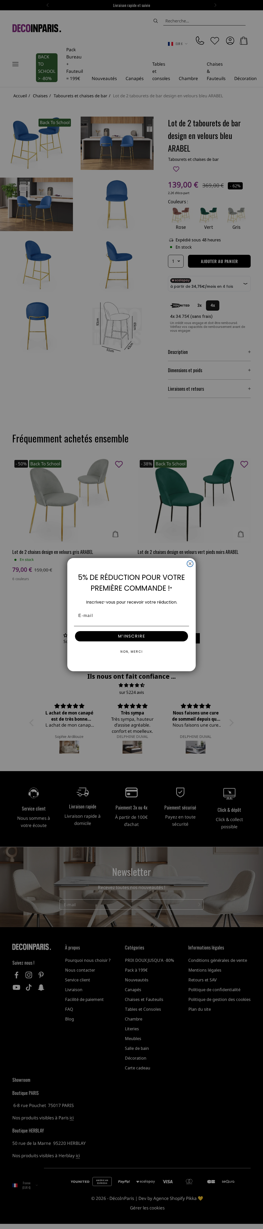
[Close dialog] (190, 564)
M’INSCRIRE (131, 636)
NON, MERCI (131, 651)
